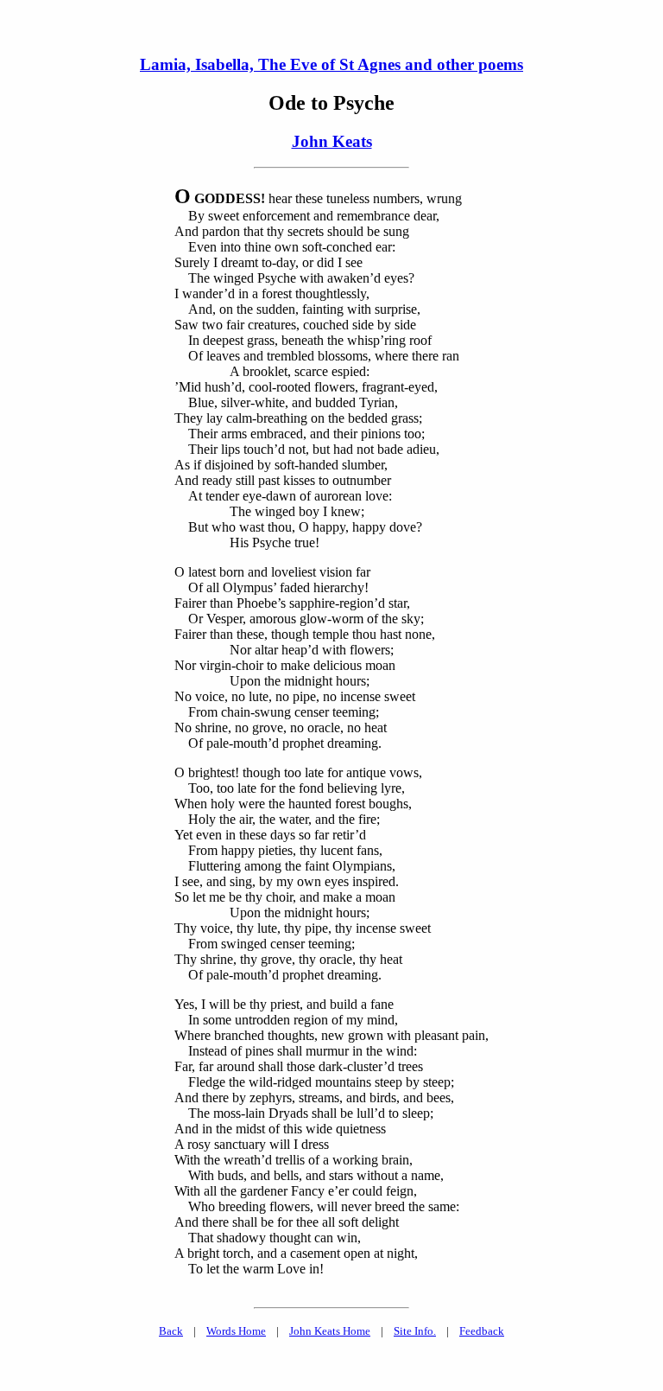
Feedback (481, 1330)
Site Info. (415, 1330)
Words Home (236, 1330)
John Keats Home (329, 1330)
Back (171, 1330)
